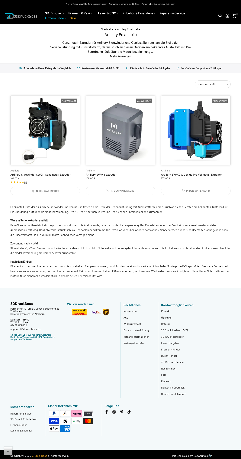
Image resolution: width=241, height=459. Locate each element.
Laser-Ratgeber (170, 343)
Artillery (14, 170)
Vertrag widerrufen (134, 343)
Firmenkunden (55, 18)
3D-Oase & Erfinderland (23, 419)
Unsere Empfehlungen (173, 394)
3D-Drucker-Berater (172, 362)
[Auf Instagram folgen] (114, 412)
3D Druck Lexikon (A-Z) (174, 330)
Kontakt (165, 311)
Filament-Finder (170, 349)
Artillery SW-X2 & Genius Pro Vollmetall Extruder (191, 174)
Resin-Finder (168, 368)
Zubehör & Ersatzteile (138, 13)
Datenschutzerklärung (136, 330)
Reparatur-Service (172, 13)
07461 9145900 (18, 325)
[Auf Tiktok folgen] (129, 412)
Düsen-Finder (169, 355)
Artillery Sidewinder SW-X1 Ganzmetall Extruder (40, 174)
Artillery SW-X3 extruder (101, 174)
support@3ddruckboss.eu (25, 328)
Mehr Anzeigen (120, 56)
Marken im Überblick (173, 387)
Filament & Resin (80, 13)
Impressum (130, 311)
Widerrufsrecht (132, 323)
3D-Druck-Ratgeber (172, 336)
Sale (73, 18)
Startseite (107, 29)
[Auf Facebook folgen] (106, 412)
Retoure (165, 323)
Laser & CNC (107, 13)
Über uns (166, 317)
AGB (126, 317)
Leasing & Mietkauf (21, 430)
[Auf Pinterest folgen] (122, 412)
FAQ (163, 374)
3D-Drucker (53, 13)
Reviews (166, 381)
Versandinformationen (136, 336)
